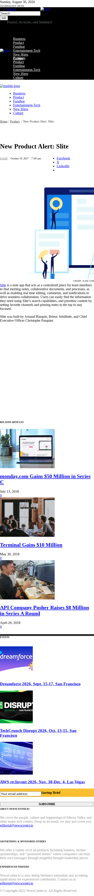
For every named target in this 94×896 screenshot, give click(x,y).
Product (15, 121)
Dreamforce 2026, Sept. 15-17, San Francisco (40, 684)
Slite (3, 285)
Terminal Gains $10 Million (31, 545)
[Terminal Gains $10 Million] (27, 535)
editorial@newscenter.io (16, 825)
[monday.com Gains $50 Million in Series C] (27, 467)
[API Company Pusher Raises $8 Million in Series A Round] (27, 598)
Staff (4, 158)
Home (3, 121)
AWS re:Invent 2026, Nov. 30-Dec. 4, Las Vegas (42, 782)
